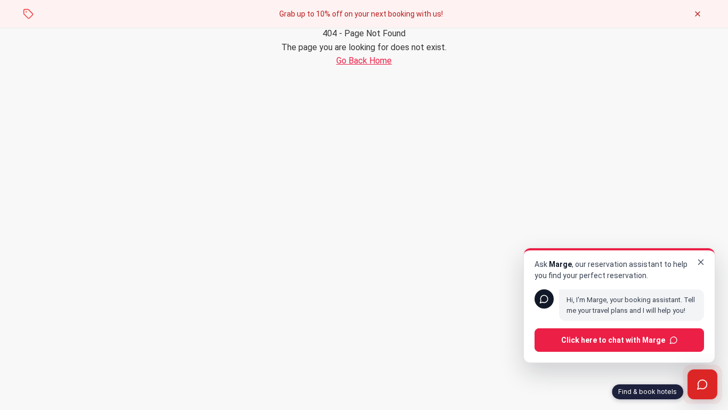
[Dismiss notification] (697, 13)
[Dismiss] (700, 262)
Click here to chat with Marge (613, 340)
